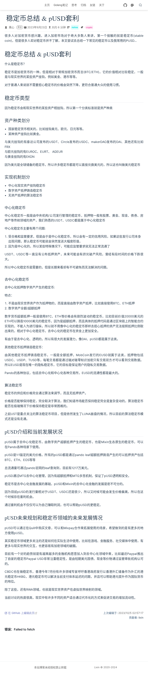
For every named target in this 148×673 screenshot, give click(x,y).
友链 (92, 5)
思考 (74, 5)
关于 (101, 5)
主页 (47, 5)
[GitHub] (125, 5)
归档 (83, 5)
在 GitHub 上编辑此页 (22, 613)
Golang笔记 (61, 5)
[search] (140, 5)
